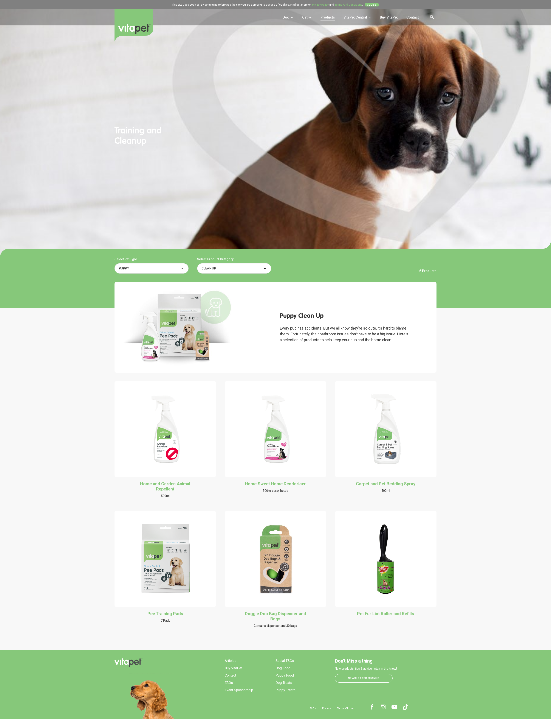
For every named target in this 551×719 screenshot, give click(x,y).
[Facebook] (371, 706)
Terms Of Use (345, 708)
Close (372, 4)
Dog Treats (284, 683)
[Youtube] (394, 706)
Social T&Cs (285, 661)
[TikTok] (405, 706)
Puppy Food (285, 675)
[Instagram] (383, 706)
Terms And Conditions (348, 4)
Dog (286, 17)
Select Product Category (215, 259)
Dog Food (283, 668)
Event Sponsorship (239, 690)
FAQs (229, 683)
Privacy (326, 708)
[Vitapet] (134, 29)
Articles (230, 661)
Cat (305, 17)
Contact (412, 17)
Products (327, 17)
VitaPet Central (356, 17)
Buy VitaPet (389, 17)
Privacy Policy (320, 4)
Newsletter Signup (364, 678)
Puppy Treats (286, 690)
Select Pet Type (126, 259)
